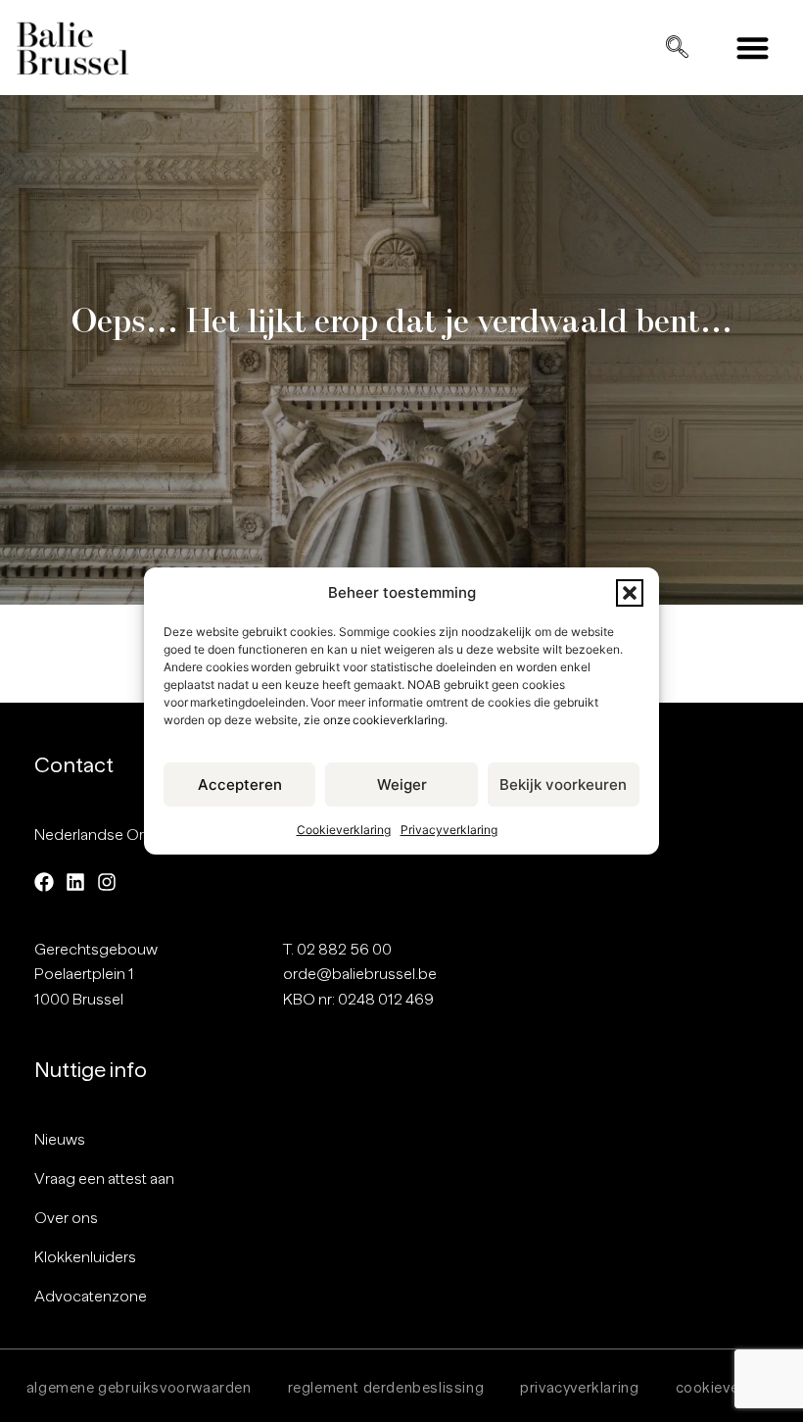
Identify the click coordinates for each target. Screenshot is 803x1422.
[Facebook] (44, 882)
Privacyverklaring (449, 829)
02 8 (312, 949)
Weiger (402, 784)
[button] (629, 593)
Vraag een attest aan (104, 1179)
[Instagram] (107, 882)
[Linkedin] (75, 882)
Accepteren (240, 784)
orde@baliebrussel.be (360, 974)
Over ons (66, 1218)
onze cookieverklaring (384, 719)
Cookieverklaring (344, 829)
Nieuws (59, 1140)
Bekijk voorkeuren (563, 784)
